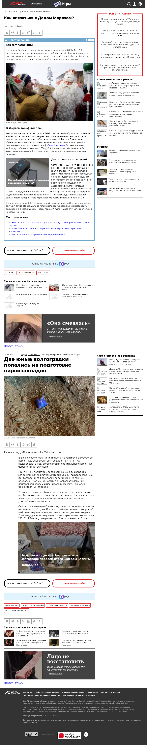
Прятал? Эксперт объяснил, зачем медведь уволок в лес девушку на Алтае (124, 390)
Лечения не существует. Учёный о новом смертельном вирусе (124, 94)
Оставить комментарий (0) (73, 250)
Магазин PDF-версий (110, 692)
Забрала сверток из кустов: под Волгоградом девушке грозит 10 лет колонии (30, 633)
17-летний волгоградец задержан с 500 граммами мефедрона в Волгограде (31, 642)
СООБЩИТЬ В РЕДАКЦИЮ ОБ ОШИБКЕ (79, 695)
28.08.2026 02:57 (11, 355)
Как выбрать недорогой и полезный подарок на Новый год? (31, 286)
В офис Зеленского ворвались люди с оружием (125, 152)
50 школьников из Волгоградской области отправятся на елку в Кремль (77, 287)
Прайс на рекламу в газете (47, 692)
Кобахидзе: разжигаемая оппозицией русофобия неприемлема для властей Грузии (120, 67)
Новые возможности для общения (31, 294)
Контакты (27, 692)
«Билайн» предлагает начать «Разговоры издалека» (75, 295)
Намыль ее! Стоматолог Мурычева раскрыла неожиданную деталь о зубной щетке (124, 104)
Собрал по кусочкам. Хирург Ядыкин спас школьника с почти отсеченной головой (126, 133)
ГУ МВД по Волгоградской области (20, 438)
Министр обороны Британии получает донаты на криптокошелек (125, 190)
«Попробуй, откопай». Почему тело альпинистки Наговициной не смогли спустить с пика (125, 361)
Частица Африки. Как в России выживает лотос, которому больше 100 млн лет (125, 380)
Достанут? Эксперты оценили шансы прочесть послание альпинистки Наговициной (126, 371)
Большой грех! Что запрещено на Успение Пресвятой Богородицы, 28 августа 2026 (120, 44)
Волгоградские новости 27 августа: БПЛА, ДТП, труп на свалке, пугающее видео (120, 21)
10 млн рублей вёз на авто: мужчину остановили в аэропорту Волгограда (120, 56)
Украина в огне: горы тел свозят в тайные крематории (124, 180)
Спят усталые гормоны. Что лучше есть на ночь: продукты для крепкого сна (120, 33)
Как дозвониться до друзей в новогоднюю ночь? (37, 234)
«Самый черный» (55, 145)
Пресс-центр (92, 692)
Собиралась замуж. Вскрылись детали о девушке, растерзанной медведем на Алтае (124, 85)
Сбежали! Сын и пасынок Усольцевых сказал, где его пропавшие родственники (126, 114)
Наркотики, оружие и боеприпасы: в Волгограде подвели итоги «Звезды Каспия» (56, 557)
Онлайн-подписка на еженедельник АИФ (41, 695)
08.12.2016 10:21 (10, 12)
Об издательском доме (73, 692)
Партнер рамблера (47, 734)
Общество (19, 26)
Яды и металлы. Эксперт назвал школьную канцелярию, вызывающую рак (123, 123)
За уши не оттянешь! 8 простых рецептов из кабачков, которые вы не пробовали (126, 399)
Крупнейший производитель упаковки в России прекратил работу (122, 172)
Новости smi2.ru (13, 346)
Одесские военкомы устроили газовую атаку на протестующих (123, 161)
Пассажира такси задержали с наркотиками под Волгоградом (76, 632)
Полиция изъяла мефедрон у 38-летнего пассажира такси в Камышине (76, 642)
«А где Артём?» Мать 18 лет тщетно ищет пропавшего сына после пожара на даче (125, 409)
